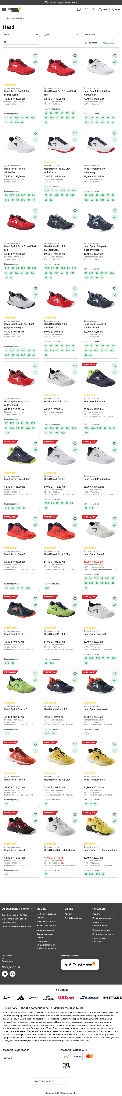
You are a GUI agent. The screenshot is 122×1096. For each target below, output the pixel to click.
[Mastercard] (89, 1056)
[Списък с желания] (85, 9)
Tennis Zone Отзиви (74, 918)
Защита (96, 914)
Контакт (68, 914)
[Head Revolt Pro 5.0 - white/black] (21, 145)
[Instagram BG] (12, 974)
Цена (6, 34)
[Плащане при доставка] (66, 1065)
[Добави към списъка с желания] (35, 55)
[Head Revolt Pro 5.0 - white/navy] (100, 145)
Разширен (92, 43)
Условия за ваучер (101, 930)
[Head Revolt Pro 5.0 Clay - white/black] (100, 67)
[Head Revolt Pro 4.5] (100, 378)
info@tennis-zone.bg (18, 919)
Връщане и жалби (45, 930)
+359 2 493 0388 (19, 915)
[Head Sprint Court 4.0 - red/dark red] (61, 300)
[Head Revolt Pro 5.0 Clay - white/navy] (61, 145)
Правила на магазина (102, 918)
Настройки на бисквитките (5, 958)
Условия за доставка (47, 921)
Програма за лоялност (103, 934)
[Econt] (8, 1058)
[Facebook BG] (5, 974)
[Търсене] (78, 9)
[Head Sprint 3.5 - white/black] (61, 826)
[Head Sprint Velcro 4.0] (61, 378)
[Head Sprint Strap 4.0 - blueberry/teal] (100, 222)
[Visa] (78, 1056)
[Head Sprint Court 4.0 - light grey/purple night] (21, 300)
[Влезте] (92, 9)
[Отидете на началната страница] (14, 9)
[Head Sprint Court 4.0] (100, 610)
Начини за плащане (46, 925)
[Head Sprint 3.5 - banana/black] (100, 826)
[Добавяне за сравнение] (35, 62)
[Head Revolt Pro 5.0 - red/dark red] (61, 67)
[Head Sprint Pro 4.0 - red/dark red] (21, 222)
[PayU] (66, 1056)
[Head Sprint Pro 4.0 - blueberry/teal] (61, 222)
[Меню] (4, 9)
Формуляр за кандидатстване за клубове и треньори (46, 944)
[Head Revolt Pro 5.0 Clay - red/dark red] (21, 67)
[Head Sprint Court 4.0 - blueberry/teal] (100, 300)
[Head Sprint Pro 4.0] (100, 530)
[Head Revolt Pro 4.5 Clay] (21, 455)
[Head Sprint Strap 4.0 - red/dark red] (21, 378)
